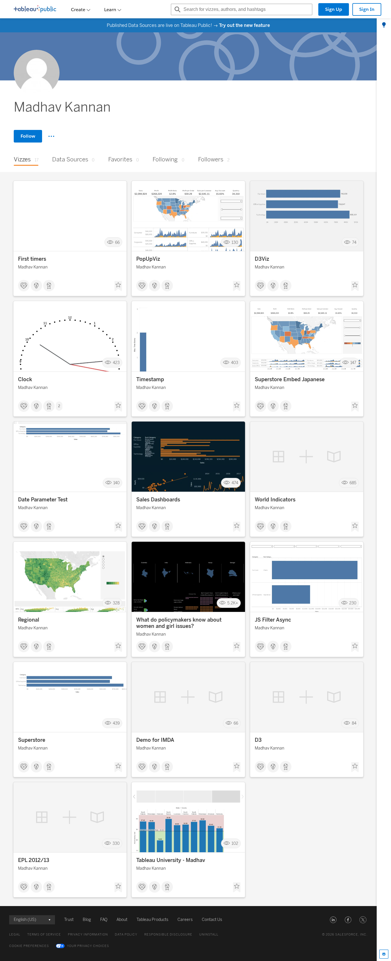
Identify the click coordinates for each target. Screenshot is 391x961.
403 (234, 362)
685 (352, 483)
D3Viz (262, 259)
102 (235, 843)
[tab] (383, 25)
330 (116, 843)
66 (117, 242)
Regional (28, 620)
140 (116, 483)
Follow (28, 136)
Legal (14, 934)
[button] (333, 919)
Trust (69, 919)
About (121, 919)
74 (354, 242)
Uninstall (208, 934)
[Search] (176, 9)
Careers (185, 919)
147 (353, 362)
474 (235, 483)
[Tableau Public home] (35, 9)
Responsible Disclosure (168, 934)
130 (235, 242)
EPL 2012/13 (33, 860)
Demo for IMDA (155, 740)
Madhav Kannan (33, 267)
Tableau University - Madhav (170, 860)
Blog (87, 919)
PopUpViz (148, 259)
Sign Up (333, 9)
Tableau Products (152, 919)
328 (116, 603)
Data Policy (126, 934)
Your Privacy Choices (88, 946)
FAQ (103, 919)
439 (116, 723)
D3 (258, 740)
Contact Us (212, 919)
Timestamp (150, 379)
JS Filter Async (273, 620)
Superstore (31, 740)
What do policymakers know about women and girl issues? (179, 623)
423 (116, 362)
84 (354, 723)
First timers (32, 259)
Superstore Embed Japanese (290, 379)
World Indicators (275, 500)
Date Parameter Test (43, 500)
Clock (25, 379)
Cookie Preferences (29, 946)
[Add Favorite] (118, 286)
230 (352, 603)
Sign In (366, 9)
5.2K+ (232, 603)
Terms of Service (44, 934)
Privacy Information (88, 934)
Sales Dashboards (158, 500)
